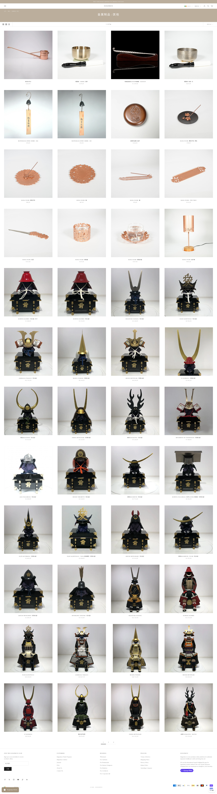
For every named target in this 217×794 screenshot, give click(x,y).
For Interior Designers (106, 765)
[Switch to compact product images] (9, 24)
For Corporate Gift (105, 773)
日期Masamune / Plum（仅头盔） (188, 556)
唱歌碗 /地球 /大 (188, 81)
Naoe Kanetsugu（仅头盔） (189, 319)
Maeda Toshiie (135, 675)
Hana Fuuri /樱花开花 (28, 200)
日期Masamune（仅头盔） (135, 497)
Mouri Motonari (189, 675)
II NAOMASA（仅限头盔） (188, 378)
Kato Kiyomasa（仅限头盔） (28, 556)
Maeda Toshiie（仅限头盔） (82, 378)
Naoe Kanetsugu (28, 675)
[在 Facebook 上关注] (5, 779)
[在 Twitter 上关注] (9, 779)
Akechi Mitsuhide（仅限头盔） (28, 615)
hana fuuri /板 (82, 200)
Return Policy (144, 765)
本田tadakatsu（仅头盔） (135, 437)
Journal (59, 762)
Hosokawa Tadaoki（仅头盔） (82, 615)
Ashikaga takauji (81, 675)
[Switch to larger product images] (3, 24)
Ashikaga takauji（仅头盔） (28, 378)
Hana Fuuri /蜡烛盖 (81, 259)
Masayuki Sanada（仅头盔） (135, 319)
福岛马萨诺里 (81, 734)
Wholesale (103, 757)
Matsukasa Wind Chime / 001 (82, 141)
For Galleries (103, 759)
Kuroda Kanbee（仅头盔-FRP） (28, 319)
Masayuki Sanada (135, 615)
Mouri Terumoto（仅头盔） (82, 497)
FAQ (58, 765)
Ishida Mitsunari (135, 734)
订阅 (8, 768)
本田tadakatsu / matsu (189, 734)
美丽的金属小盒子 (135, 141)
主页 (5, 11)
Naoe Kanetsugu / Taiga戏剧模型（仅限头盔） (81, 556)
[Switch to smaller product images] (6, 24)
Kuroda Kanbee (188, 615)
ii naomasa (28, 734)
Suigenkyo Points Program (64, 757)
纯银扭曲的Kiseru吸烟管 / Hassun (135, 81)
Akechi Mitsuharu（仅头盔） (135, 556)
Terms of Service (145, 757)
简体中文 (197, 6)
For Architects (104, 771)
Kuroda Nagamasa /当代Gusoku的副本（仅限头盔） (188, 497)
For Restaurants (104, 762)
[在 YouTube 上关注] (18, 779)
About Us (59, 768)
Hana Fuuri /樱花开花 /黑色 (188, 141)
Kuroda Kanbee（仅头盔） (81, 319)
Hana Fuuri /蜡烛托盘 (135, 259)
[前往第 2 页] (113, 742)
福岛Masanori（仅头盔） (28, 437)
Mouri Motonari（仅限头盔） (135, 378)
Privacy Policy (145, 762)
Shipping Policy (145, 759)
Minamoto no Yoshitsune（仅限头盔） (188, 437)
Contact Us (60, 771)
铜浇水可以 (28, 81)
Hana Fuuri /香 (135, 200)
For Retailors (103, 768)
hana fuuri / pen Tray (189, 200)
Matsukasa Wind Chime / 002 (28, 141)
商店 (9, 11)
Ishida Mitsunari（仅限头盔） (82, 437)
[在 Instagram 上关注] (14, 779)
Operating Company (146, 768)
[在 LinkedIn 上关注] (27, 779)
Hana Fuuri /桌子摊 (188, 259)
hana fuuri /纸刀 (28, 259)
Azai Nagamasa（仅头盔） (28, 497)
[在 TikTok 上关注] (22, 779)
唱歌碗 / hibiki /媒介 (82, 81)
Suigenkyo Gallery (62, 759)
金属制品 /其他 (15, 11)
